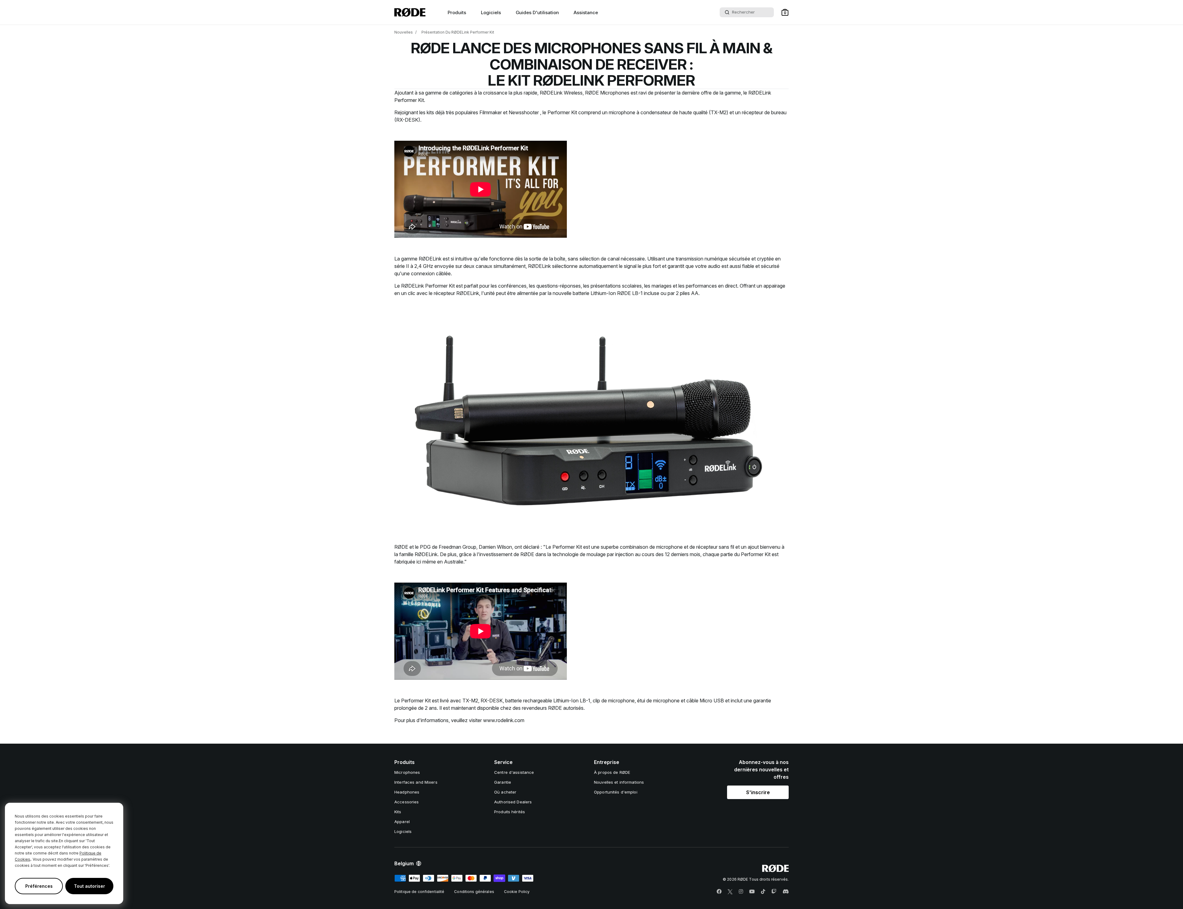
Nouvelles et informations (619, 782)
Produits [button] (457, 12)
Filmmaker (490, 112)
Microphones (407, 772)
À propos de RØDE (612, 772)
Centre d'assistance (514, 772)
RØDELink (430, 259)
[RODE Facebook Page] (719, 891)
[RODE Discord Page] (786, 891)
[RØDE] (409, 12)
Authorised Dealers (513, 801)
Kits (397, 811)
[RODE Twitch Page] (773, 891)
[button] (785, 12)
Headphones (406, 792)
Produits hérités (509, 811)
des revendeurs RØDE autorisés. (549, 708)
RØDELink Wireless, (562, 93)
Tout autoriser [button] (89, 886)
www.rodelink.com (503, 720)
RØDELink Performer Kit (428, 286)
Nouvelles (403, 32)
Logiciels (491, 12)
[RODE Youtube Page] (752, 891)
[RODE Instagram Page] (741, 891)
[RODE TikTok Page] (763, 891)
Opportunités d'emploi (615, 792)
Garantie (502, 782)
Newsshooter (524, 112)
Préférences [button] (39, 886)
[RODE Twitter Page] (730, 891)
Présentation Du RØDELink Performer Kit (457, 32)
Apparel (402, 821)
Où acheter (505, 792)
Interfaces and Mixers (415, 782)
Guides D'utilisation (537, 12)
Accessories (406, 801)
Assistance (586, 12)
